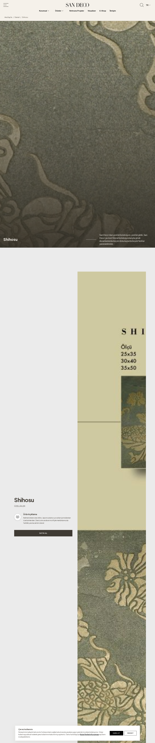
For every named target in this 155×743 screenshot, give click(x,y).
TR (147, 5)
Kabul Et (116, 733)
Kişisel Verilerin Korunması (89, 734)
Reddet (130, 733)
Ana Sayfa (8, 17)
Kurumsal (43, 11)
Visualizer (92, 11)
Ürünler (58, 11)
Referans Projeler (76, 11)
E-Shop (103, 11)
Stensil (17, 17)
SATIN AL (43, 533)
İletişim (113, 11)
